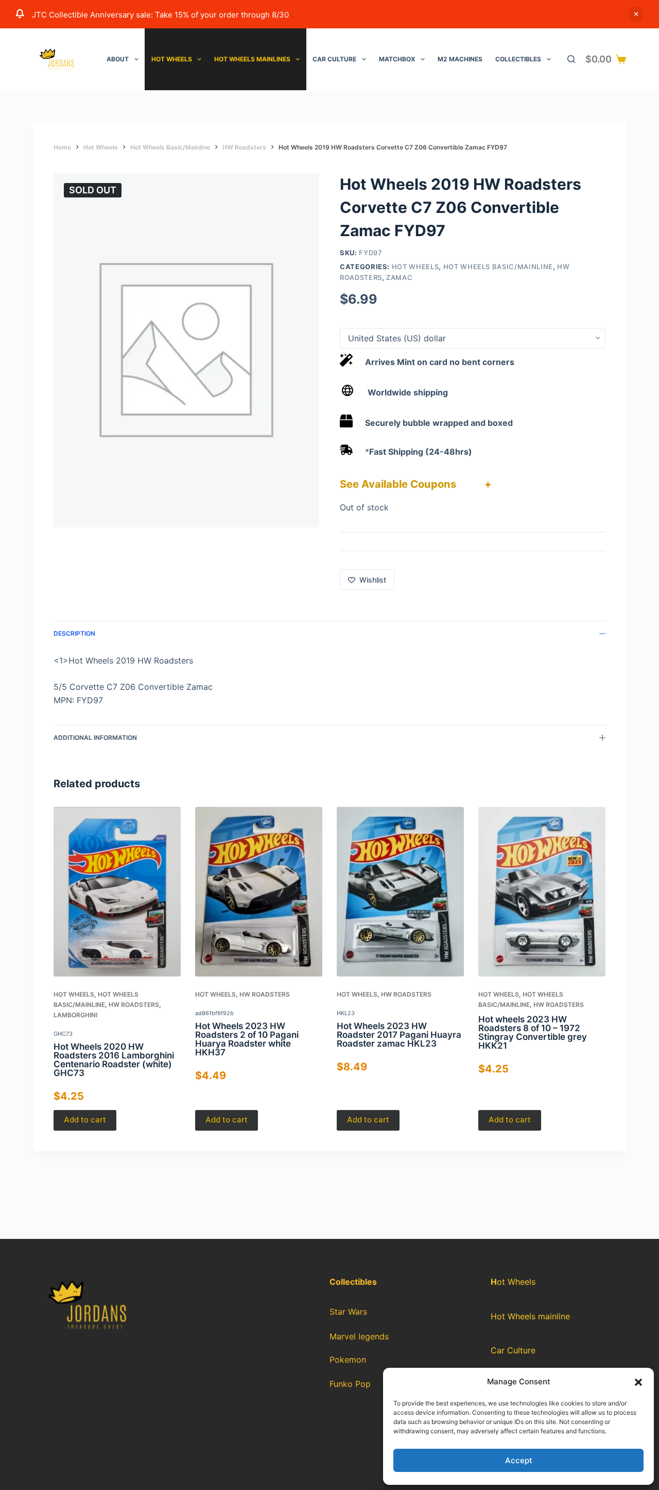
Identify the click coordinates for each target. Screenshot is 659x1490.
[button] (638, 1382)
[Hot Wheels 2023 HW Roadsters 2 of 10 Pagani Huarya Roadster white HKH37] (258, 891)
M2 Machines (460, 59)
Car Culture (334, 59)
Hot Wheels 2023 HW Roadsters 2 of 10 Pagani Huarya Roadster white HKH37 (247, 1039)
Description (74, 633)
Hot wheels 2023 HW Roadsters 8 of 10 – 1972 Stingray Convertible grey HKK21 (532, 1032)
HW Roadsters (134, 1004)
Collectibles (518, 59)
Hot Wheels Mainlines (252, 59)
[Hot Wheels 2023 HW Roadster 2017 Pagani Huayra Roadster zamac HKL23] (400, 891)
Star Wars (348, 1312)
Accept (518, 1460)
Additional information (95, 737)
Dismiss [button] (636, 14)
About (118, 59)
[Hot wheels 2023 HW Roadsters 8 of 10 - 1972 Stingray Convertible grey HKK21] (541, 891)
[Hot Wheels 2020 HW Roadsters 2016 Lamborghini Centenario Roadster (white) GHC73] (117, 891)
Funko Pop (350, 1384)
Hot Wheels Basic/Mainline (498, 266)
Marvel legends (359, 1336)
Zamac (399, 277)
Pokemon (348, 1360)
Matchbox (397, 59)
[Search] (571, 59)
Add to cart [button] (85, 1120)
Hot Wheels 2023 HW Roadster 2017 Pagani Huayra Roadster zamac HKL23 (399, 1035)
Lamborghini (75, 1015)
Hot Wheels (171, 59)
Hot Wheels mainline (530, 1316)
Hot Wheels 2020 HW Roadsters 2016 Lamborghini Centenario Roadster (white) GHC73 (114, 1059)
